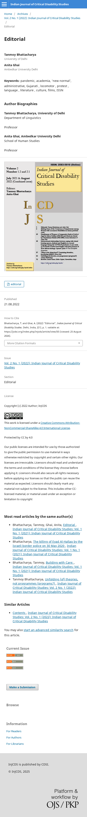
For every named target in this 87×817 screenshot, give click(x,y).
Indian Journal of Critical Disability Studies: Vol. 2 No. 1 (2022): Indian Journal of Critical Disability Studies (47, 587)
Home (8, 14)
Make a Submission (22, 687)
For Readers (13, 731)
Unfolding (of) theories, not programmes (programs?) (45, 581)
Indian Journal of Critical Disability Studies (40, 4)
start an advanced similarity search (48, 630)
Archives (22, 14)
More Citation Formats (21, 343)
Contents (19, 613)
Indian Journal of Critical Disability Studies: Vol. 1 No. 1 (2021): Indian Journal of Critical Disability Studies (47, 533)
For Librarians (15, 744)
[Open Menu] (4, 4)
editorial (15, 284)
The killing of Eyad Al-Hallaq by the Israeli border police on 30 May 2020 (48, 544)
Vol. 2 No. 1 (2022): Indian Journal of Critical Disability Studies (42, 18)
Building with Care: (60, 562)
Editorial (69, 525)
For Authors (13, 737)
